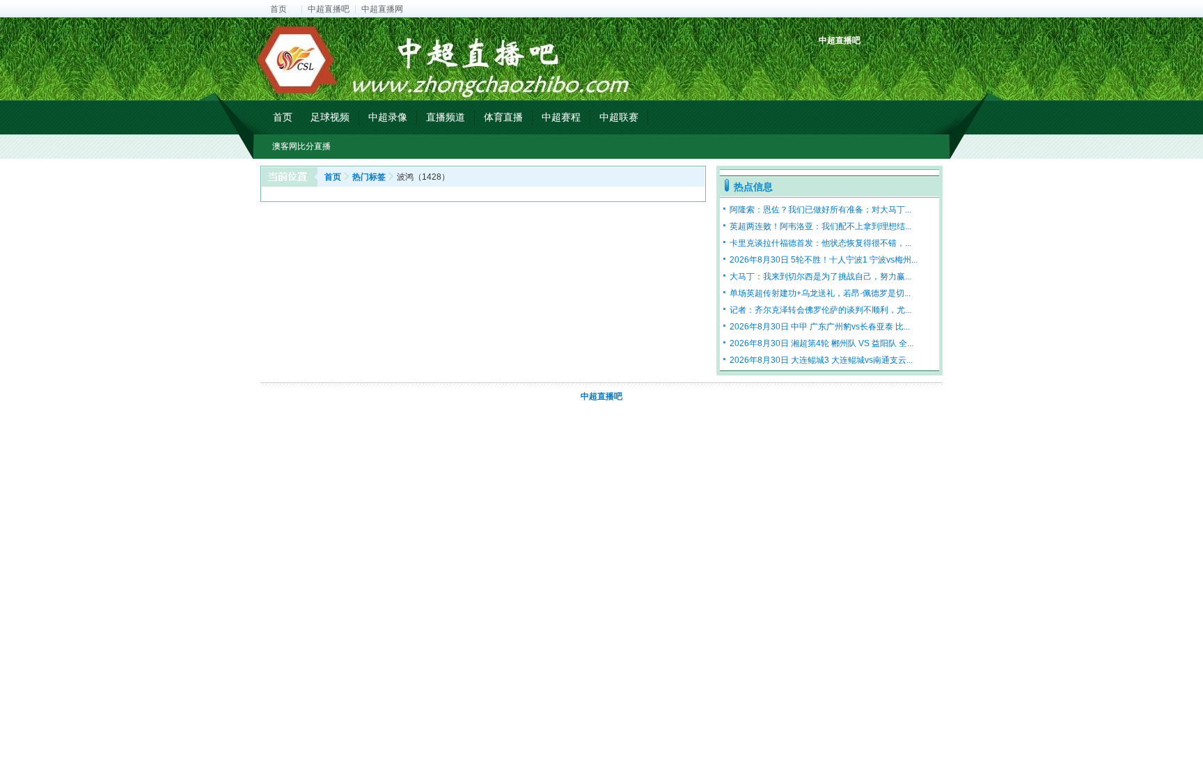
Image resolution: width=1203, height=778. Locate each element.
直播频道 (445, 117)
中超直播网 (382, 9)
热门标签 (369, 177)
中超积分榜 (831, 64)
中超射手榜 (863, 64)
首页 (278, 9)
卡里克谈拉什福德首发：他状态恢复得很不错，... (820, 243)
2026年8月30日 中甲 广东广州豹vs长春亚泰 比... (820, 327)
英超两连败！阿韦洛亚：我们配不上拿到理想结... (820, 226)
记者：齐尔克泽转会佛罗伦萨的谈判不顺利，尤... (820, 310)
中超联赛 (618, 117)
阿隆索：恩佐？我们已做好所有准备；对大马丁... (820, 210)
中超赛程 (561, 117)
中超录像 (387, 117)
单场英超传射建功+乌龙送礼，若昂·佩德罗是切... (820, 293)
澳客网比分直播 (301, 146)
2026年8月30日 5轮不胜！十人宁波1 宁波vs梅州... (824, 260)
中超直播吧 (328, 9)
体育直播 (503, 117)
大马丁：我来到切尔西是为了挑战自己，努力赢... (820, 276)
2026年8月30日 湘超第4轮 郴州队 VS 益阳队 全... (821, 343)
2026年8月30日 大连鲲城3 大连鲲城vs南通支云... (821, 360)
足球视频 (329, 117)
